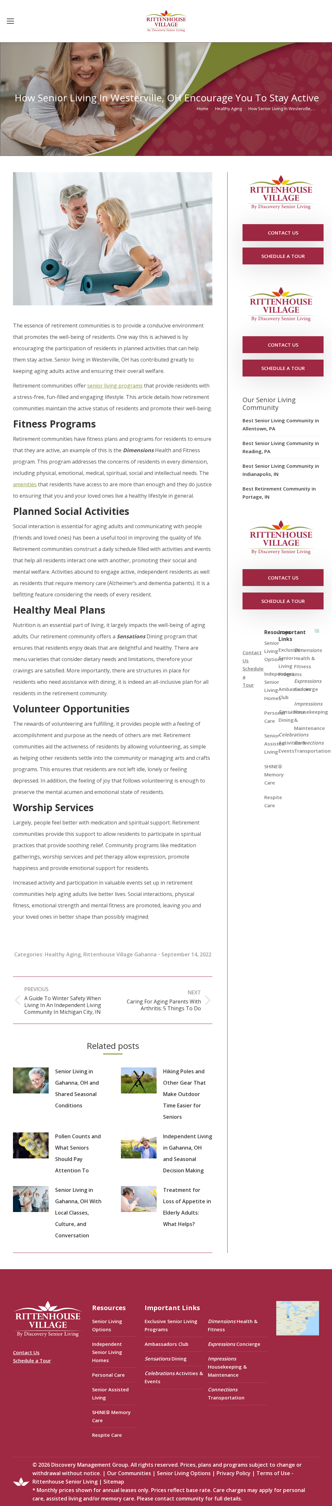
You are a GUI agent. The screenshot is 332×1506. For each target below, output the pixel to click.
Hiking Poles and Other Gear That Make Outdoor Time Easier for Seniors (184, 1094)
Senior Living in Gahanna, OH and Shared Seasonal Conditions (77, 1088)
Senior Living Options (107, 1325)
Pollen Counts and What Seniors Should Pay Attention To (78, 1153)
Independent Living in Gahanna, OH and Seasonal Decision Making (187, 1153)
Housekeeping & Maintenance (311, 715)
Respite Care (273, 801)
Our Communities (129, 1473)
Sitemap (113, 1481)
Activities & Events (293, 742)
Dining (291, 715)
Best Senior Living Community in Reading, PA (281, 447)
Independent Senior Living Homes (107, 1352)
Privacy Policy (234, 1473)
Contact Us (26, 1352)
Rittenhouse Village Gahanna (120, 954)
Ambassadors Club (166, 1344)
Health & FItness (308, 658)
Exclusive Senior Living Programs (290, 661)
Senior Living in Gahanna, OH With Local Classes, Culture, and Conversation (78, 1212)
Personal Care (108, 1375)
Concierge (307, 685)
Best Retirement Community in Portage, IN (279, 492)
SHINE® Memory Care (111, 1416)
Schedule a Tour (32, 1360)
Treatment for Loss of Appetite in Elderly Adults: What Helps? (187, 1207)
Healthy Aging (63, 954)
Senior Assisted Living (110, 1393)
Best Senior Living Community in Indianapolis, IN (281, 470)
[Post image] (31, 1080)
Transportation (312, 746)
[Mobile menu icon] (10, 21)
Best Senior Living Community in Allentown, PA (281, 424)
